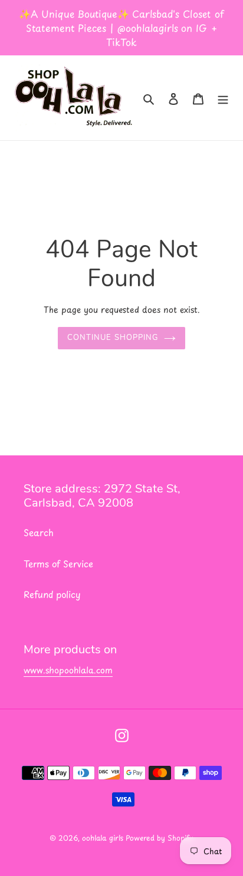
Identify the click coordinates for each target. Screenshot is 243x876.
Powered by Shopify (159, 837)
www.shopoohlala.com (68, 670)
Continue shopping (112, 337)
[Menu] (223, 98)
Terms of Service (58, 563)
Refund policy (52, 594)
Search (39, 532)
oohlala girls (104, 837)
